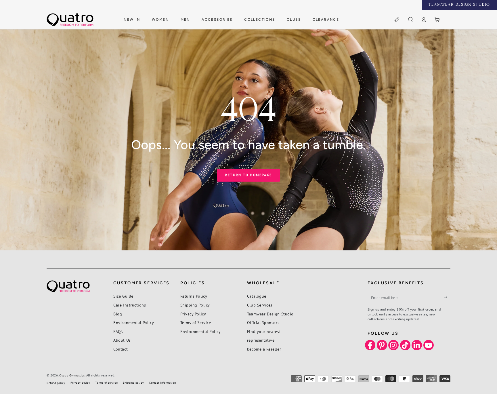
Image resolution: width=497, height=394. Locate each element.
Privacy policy (80, 383)
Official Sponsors (263, 322)
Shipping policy (133, 383)
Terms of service (106, 383)
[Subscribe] (447, 297)
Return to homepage (248, 175)
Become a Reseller (264, 349)
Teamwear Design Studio (270, 314)
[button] (410, 20)
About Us (122, 340)
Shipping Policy (195, 305)
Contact (120, 349)
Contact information (162, 383)
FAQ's (118, 331)
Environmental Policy (133, 322)
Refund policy (56, 383)
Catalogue (256, 296)
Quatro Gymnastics (72, 375)
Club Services (259, 305)
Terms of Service (195, 322)
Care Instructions (129, 305)
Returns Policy (193, 296)
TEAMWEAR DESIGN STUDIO (459, 4)
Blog (117, 314)
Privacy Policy (193, 314)
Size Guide (123, 296)
